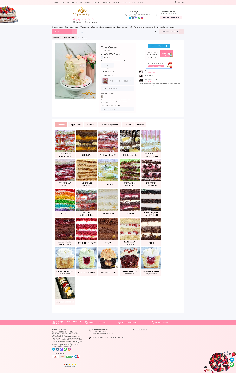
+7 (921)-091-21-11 (99, 331)
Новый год (57, 27)
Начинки (61, 125)
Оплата (128, 125)
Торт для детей (124, 27)
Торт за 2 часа (71, 27)
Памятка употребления (110, 125)
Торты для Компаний (144, 27)
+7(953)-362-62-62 (167, 11)
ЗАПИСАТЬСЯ (156, 66)
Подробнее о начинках (110, 88)
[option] (75, 71)
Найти (154, 31)
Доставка (90, 125)
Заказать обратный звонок (171, 17)
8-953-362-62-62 (83, 19)
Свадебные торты (166, 27)
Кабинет (181, 2)
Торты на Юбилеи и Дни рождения (97, 27)
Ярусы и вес (76, 125)
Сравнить (107, 57)
